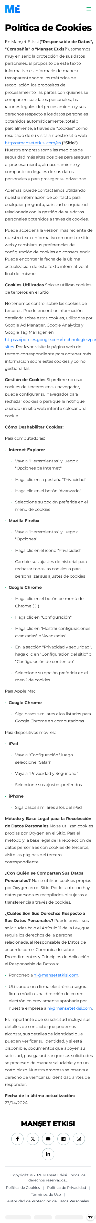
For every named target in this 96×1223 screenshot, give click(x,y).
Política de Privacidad (66, 1187)
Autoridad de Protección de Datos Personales (48, 1201)
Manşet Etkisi (48, 1124)
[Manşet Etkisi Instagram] (79, 1139)
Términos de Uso (46, 1194)
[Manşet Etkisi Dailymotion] (63, 1139)
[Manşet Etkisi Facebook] (17, 1139)
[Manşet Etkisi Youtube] (48, 1139)
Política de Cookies (23, 1187)
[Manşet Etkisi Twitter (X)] (33, 1139)
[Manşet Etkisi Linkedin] (48, 1154)
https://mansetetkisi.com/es (33, 142)
